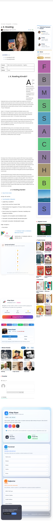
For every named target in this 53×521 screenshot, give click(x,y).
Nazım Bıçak (6, 29)
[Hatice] (44, 176)
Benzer (23, 347)
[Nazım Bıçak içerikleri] (4, 331)
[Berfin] (44, 85)
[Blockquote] (15, 392)
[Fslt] (44, 72)
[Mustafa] (44, 98)
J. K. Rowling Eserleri (10, 59)
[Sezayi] (44, 214)
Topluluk (25, 336)
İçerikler (9, 339)
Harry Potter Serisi (7, 193)
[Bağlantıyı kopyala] (26, 325)
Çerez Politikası (7, 513)
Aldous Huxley (27, 359)
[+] (22, 392)
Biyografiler (8, 24)
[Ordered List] (12, 392)
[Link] (18, 392)
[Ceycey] (44, 150)
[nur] (44, 163)
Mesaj (25, 339)
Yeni (28, 347)
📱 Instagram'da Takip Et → (17, 317)
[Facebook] (9, 325)
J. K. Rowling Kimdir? (10, 57)
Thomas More (15, 359)
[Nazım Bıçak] (2, 30)
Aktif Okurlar (47, 57)
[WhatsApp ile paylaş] (20, 325)
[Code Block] (17, 392)
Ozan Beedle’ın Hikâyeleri (8, 199)
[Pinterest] (13, 426)
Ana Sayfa (3, 24)
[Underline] (10, 392)
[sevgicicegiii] (44, 124)
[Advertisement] (26, 11)
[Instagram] (4, 325)
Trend (32, 347)
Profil (10, 336)
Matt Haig (3, 371)
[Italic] (8, 392)
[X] (15, 325)
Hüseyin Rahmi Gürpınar (6, 359)
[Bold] (7, 392)
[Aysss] (44, 137)
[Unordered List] (14, 392)
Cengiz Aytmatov (16, 371)
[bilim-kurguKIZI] (44, 201)
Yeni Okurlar (40, 57)
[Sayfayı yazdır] (31, 325)
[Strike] (11, 392)
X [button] (19, 508)
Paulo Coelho (26, 371)
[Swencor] (44, 111)
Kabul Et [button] (14, 513)
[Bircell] (44, 188)
